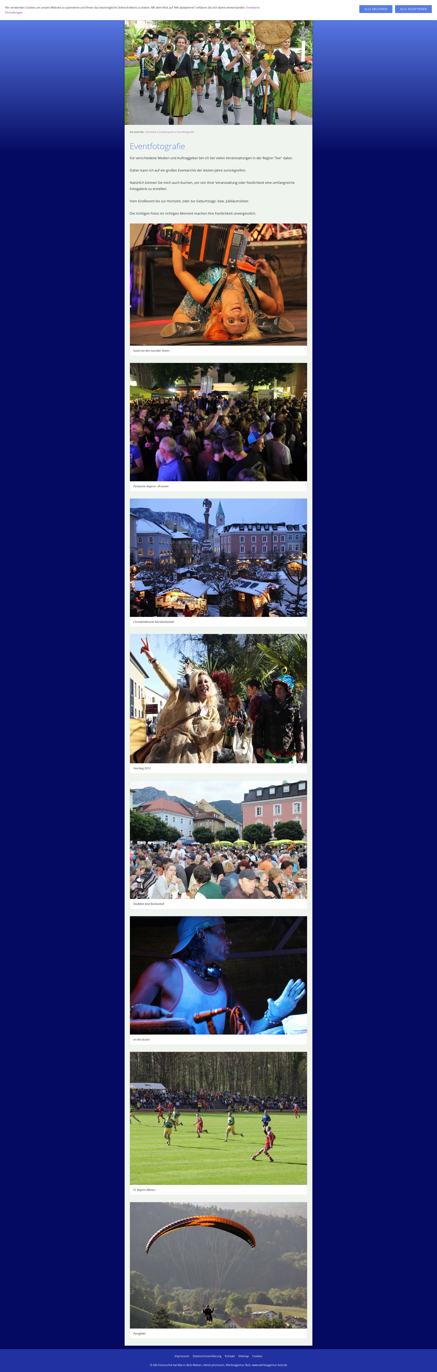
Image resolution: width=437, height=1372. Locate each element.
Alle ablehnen (375, 9)
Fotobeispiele (166, 132)
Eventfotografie (185, 132)
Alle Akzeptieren (413, 9)
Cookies (257, 1356)
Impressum (182, 1356)
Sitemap (243, 1356)
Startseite (150, 132)
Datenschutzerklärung (207, 1356)
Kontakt (230, 1356)
